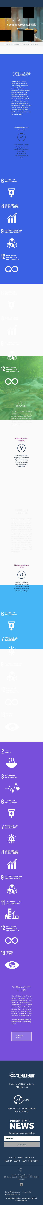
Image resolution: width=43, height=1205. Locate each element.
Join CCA (12, 1158)
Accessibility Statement (12, 1194)
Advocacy (29, 1158)
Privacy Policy (27, 1192)
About (21, 1158)
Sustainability (15, 44)
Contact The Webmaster (12, 1192)
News (24, 1161)
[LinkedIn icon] (21, 1184)
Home (6, 44)
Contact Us (33, 1161)
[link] (11, 188)
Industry (8, 1161)
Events (17, 1161)
